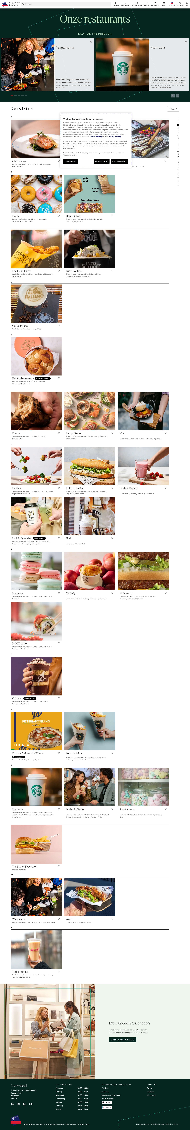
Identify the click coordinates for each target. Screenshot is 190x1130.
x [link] (178, 181)
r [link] (178, 165)
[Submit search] (23, 4)
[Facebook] (12, 1104)
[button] (91, 42)
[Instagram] (18, 1104)
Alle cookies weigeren (101, 161)
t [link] (178, 170)
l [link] (178, 149)
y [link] (178, 183)
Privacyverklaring (142, 1124)
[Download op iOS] (107, 1102)
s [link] (178, 167)
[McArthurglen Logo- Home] (5, 4)
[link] (14, 4)
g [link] (178, 136)
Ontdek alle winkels (122, 1040)
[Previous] (173, 95)
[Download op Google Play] (107, 1107)
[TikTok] (24, 1104)
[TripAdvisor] (31, 1104)
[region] (96, 140)
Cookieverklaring (157, 1124)
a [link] (178, 120)
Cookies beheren (172, 1124)
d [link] (178, 128)
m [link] (178, 151)
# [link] (178, 117)
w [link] (178, 178)
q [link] (178, 162)
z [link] (178, 186)
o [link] (178, 157)
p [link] (178, 159)
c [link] (178, 125)
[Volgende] (177, 95)
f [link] (178, 133)
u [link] (178, 173)
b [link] (178, 122)
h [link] (178, 138)
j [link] (178, 144)
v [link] (178, 175)
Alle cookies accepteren (119, 161)
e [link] (178, 130)
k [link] (178, 146)
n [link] (178, 154)
